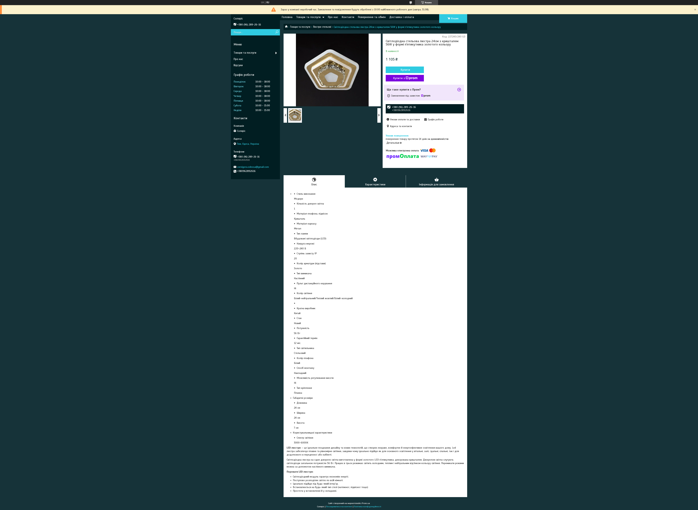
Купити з (399, 78)
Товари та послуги (308, 17)
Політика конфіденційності (367, 506)
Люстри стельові (322, 26)
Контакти (348, 17)
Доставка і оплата (401, 17)
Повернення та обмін (372, 17)
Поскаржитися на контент (339, 506)
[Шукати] (277, 32)
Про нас (333, 17)
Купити (405, 70)
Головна (287, 17)
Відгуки (238, 65)
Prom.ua (366, 503)
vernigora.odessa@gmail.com (253, 166)
